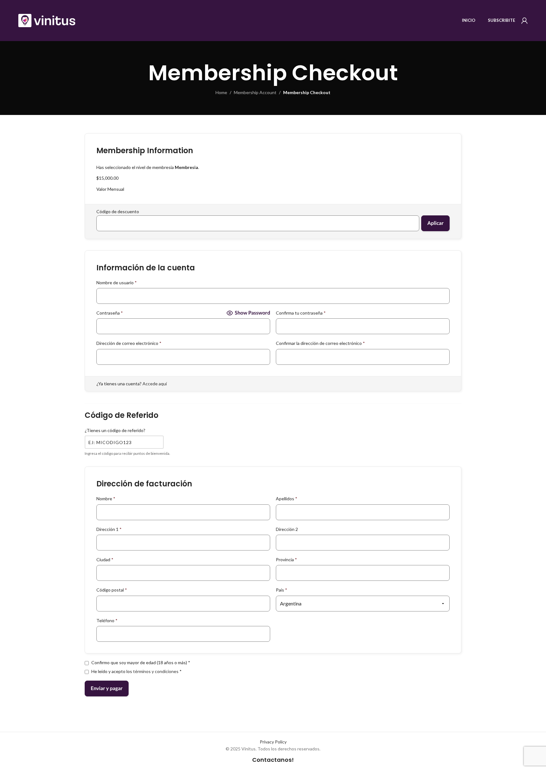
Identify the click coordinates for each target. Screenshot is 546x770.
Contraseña (109, 313)
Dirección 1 (109, 529)
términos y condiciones (156, 671)
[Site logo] (46, 20)
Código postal (111, 590)
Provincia (286, 559)
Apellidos (286, 498)
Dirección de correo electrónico (128, 343)
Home (221, 92)
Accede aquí (155, 383)
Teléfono (107, 620)
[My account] (524, 20)
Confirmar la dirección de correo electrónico (320, 343)
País (281, 590)
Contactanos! (273, 760)
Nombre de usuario (116, 282)
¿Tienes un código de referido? (115, 430)
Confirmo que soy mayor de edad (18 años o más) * (140, 662)
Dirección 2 (287, 529)
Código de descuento (117, 211)
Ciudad (104, 559)
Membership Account (255, 92)
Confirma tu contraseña (301, 313)
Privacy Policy (273, 741)
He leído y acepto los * (136, 671)
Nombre (105, 498)
